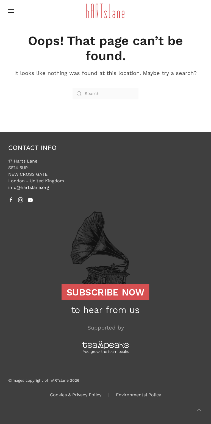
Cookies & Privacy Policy (75, 394)
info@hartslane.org (28, 187)
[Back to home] (105, 11)
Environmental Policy (138, 394)
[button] (11, 11)
